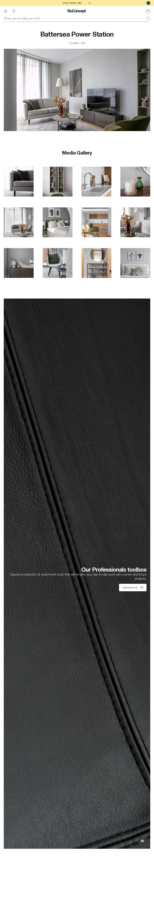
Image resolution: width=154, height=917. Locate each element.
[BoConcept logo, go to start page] (76, 11)
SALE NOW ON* (72, 3)
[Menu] (6, 11)
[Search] (148, 18)
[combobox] (77, 18)
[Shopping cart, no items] (148, 11)
